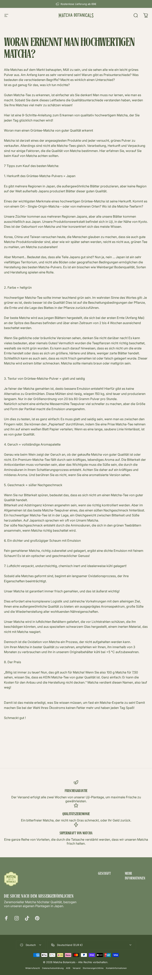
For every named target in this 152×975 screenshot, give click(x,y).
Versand (76, 968)
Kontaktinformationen (116, 968)
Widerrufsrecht (32, 968)
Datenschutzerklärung (53, 968)
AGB (68, 968)
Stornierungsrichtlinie (93, 968)
